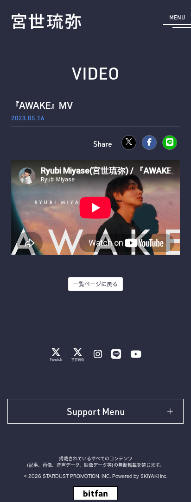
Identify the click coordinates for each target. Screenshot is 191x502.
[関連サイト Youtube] (135, 354)
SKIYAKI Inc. (153, 476)
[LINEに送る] (170, 142)
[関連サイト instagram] (98, 354)
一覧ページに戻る (95, 284)
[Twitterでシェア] (129, 142)
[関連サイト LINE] (116, 354)
